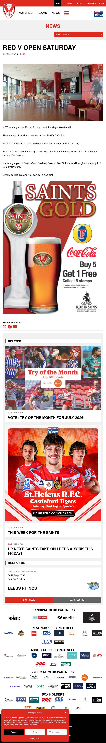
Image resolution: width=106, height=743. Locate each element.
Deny (35, 732)
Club (57, 3)
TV (63, 3)
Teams (42, 13)
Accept (14, 732)
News (56, 13)
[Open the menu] (66, 14)
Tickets (78, 3)
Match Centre (77, 599)
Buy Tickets (29, 599)
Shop (69, 3)
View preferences (56, 732)
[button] (65, 712)
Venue (102, 3)
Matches (26, 13)
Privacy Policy (35, 738)
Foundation (90, 3)
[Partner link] (14, 617)
